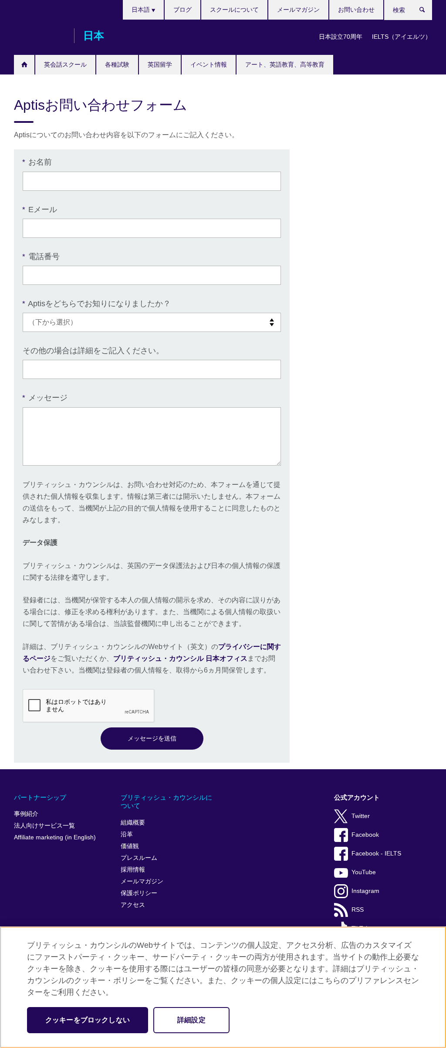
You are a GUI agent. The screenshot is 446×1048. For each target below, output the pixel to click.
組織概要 (133, 822)
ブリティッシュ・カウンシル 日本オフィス (180, 658)
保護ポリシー (139, 893)
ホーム (24, 64)
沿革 (127, 834)
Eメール (40, 209)
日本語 (142, 9)
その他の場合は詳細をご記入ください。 (93, 350)
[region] (223, 987)
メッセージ (45, 397)
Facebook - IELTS (376, 853)
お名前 (37, 162)
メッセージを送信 (152, 738)
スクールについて (234, 9)
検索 (426, 11)
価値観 (130, 846)
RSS (357, 909)
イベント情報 (208, 64)
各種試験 (117, 64)
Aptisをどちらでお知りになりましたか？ (97, 303)
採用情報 (133, 869)
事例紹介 (26, 814)
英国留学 (160, 64)
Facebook (365, 835)
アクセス (133, 905)
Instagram (365, 891)
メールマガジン (298, 9)
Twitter (360, 816)
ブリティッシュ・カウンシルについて (166, 802)
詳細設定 (191, 1020)
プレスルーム (139, 858)
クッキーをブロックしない (87, 1020)
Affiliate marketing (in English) (55, 837)
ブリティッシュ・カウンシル (39, 35)
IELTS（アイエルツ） (401, 36)
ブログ (182, 9)
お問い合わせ (356, 9)
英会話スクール (65, 64)
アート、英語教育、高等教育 (284, 64)
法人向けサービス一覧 (44, 825)
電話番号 (41, 256)
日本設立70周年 (340, 36)
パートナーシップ (40, 797)
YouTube (363, 872)
